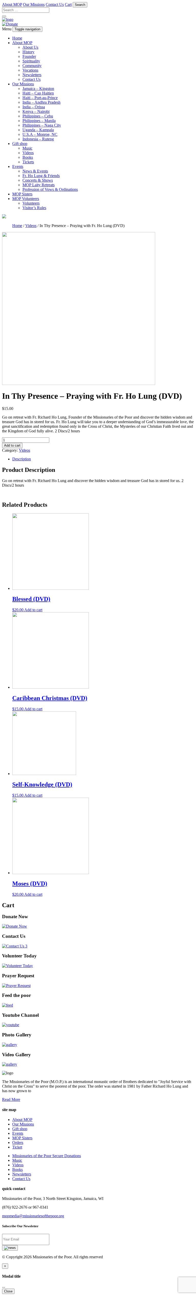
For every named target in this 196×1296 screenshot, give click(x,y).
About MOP (12, 4)
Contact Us (55, 4)
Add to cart (12, 445)
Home (17, 38)
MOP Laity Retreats (38, 185)
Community (32, 65)
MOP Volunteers (25, 198)
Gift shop (19, 143)
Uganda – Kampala (38, 130)
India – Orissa (33, 107)
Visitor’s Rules (34, 208)
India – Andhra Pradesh (41, 102)
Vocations (30, 70)
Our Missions (34, 4)
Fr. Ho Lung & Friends (41, 175)
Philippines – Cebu (37, 116)
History (28, 52)
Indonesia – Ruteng (38, 139)
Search (80, 5)
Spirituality (31, 61)
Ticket (17, 1147)
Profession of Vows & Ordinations (50, 189)
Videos (28, 153)
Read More (11, 1099)
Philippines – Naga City (41, 125)
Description (21, 459)
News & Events (35, 171)
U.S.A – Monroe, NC (39, 134)
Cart (68, 4)
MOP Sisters (22, 194)
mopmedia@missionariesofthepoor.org (33, 1216)
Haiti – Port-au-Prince (40, 98)
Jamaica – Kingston (38, 88)
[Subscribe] (10, 1248)
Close (8, 1291)
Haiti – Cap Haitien (38, 93)
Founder (29, 56)
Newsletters (31, 75)
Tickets (28, 162)
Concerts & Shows (37, 180)
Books (27, 157)
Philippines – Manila (39, 120)
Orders (17, 1142)
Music (27, 148)
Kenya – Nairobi (36, 111)
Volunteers (31, 203)
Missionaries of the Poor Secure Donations (46, 1156)
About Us (30, 47)
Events (17, 166)
